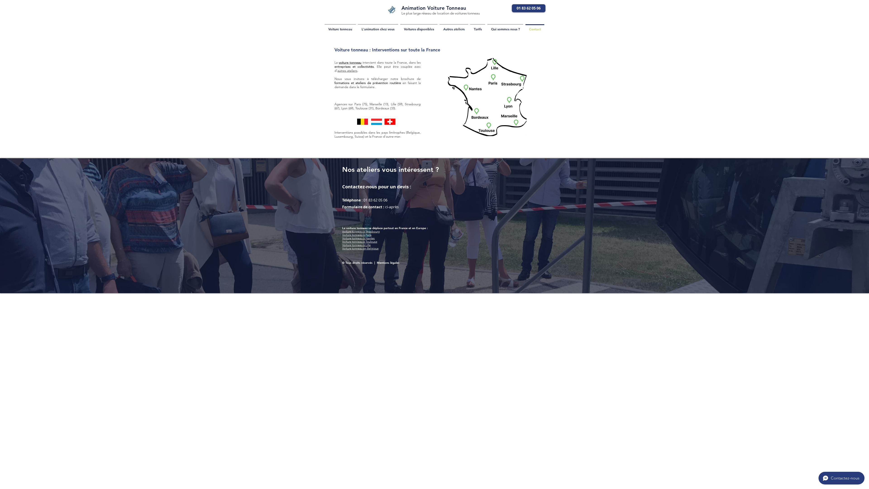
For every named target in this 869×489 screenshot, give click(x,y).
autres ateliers (347, 71)
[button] (454, 27)
